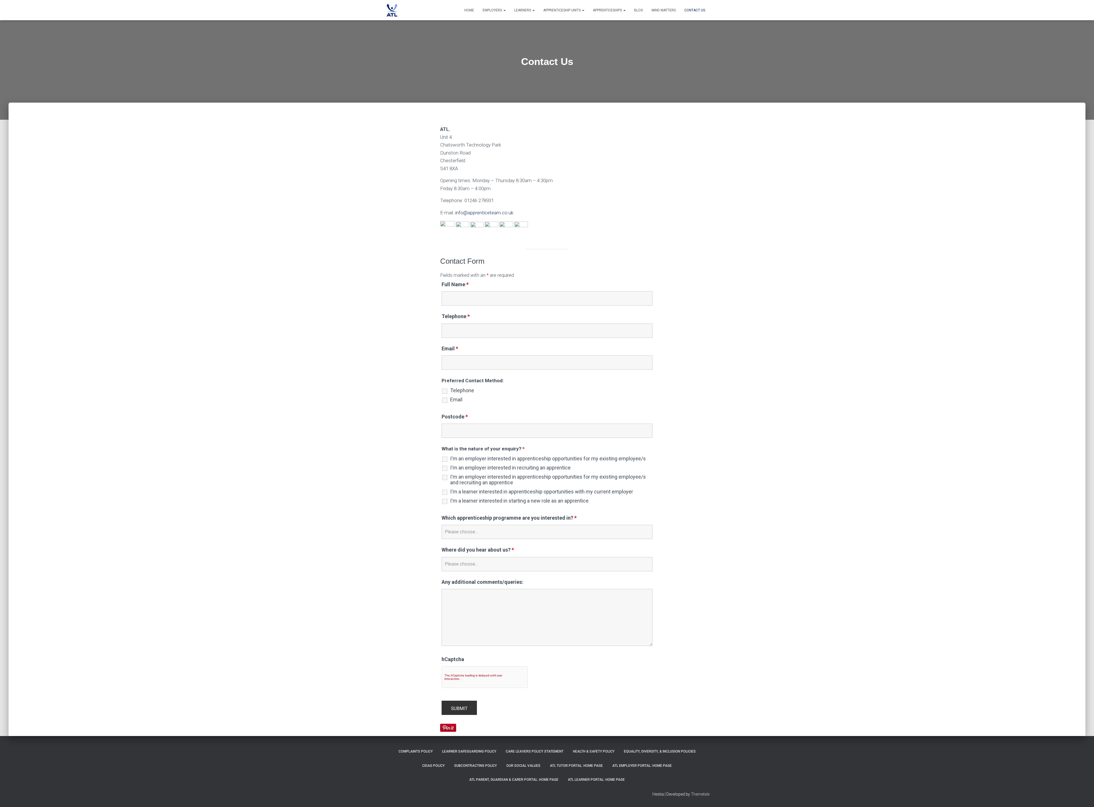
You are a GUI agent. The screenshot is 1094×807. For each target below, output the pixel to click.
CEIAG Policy (433, 766)
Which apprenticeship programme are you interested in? (509, 518)
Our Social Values (523, 766)
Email (450, 348)
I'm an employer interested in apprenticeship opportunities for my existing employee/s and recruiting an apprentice (548, 479)
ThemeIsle (700, 794)
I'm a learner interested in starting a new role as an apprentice (519, 501)
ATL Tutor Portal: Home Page (576, 766)
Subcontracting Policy (475, 766)
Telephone (456, 316)
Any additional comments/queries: (482, 582)
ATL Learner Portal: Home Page (596, 780)
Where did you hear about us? (478, 550)
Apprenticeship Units (562, 10)
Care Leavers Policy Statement (535, 751)
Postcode (455, 417)
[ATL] (391, 10)
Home (469, 10)
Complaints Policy (416, 751)
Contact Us (694, 10)
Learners (523, 10)
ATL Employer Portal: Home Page (642, 766)
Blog (638, 10)
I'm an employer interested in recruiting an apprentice (510, 468)
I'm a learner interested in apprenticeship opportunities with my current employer (541, 492)
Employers (493, 10)
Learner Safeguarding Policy (469, 751)
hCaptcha (453, 659)
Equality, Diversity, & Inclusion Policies (660, 751)
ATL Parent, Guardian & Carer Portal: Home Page (513, 780)
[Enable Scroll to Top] (1082, 795)
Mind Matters (664, 10)
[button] (504, 10)
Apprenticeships (608, 10)
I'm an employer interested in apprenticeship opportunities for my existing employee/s (548, 459)
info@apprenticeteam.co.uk (484, 213)
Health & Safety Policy (594, 751)
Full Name (455, 284)
